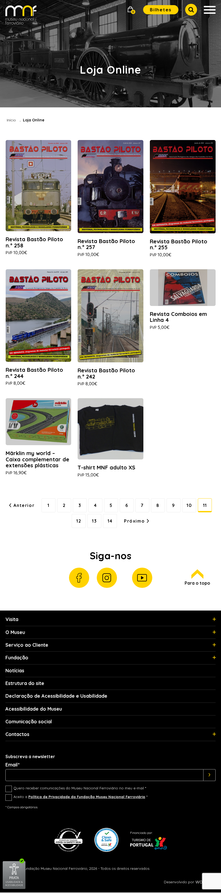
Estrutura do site (24, 683)
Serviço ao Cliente (26, 645)
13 (94, 521)
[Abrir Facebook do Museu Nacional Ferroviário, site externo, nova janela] (79, 578)
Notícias (14, 670)
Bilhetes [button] (161, 9)
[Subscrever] (209, 775)
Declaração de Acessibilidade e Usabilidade (56, 696)
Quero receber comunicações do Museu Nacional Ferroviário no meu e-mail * (79, 788)
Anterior (23, 505)
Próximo (134, 521)
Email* (12, 765)
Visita (11, 619)
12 (78, 521)
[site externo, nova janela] (14, 888)
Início (11, 120)
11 (205, 505)
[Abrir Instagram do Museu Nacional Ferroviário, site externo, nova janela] (107, 578)
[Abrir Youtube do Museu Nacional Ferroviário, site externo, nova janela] (142, 578)
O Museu (15, 632)
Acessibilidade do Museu (33, 709)
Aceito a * (80, 797)
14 (110, 521)
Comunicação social (28, 721)
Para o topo (197, 583)
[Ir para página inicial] (20, 15)
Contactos (17, 734)
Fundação (16, 658)
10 (189, 505)
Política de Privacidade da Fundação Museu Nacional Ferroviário (86, 797)
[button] (130, 10)
